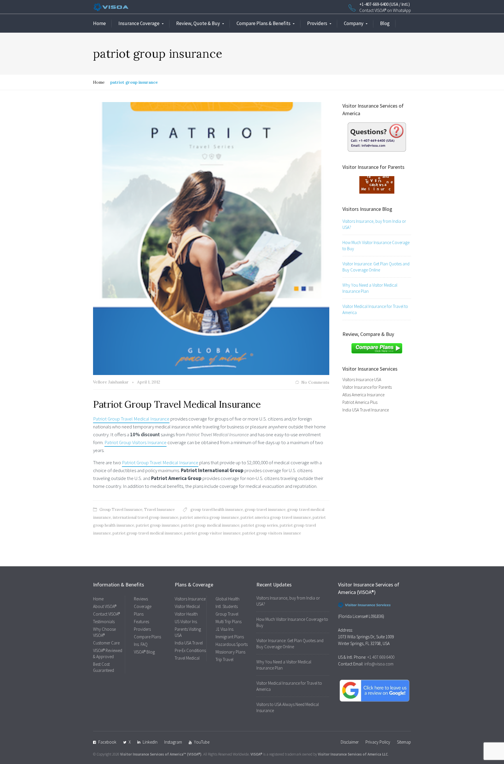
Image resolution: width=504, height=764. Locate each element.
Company (353, 23)
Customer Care (106, 643)
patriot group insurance (157, 525)
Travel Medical (187, 658)
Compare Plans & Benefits (263, 23)
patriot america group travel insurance (276, 517)
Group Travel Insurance (120, 509)
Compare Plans (147, 636)
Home (99, 23)
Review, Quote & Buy (198, 23)
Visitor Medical (187, 606)
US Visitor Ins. (186, 621)
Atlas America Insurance (363, 394)
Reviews (141, 599)
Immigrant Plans (230, 636)
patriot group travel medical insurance (147, 533)
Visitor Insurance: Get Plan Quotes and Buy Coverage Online (376, 267)
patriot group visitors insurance (271, 533)
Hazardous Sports (232, 644)
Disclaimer (350, 742)
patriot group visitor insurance (212, 533)
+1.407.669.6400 (380, 657)
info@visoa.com (378, 664)
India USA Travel (189, 643)
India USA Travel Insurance (365, 410)
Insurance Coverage (139, 23)
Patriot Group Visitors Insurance (135, 442)
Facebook (107, 742)
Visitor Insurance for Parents (367, 387)
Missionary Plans (230, 652)
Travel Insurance (159, 509)
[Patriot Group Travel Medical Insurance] (211, 238)
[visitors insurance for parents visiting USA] (376, 184)
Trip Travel (224, 659)
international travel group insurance (145, 517)
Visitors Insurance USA (361, 379)
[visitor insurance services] (377, 136)
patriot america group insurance (209, 517)
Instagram (173, 742)
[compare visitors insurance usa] (376, 348)
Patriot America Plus (359, 402)
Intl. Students (227, 606)
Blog (385, 23)
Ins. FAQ (141, 644)
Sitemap (404, 742)
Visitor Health (186, 614)
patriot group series (259, 525)
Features (141, 621)
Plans (139, 614)
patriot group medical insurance (210, 525)
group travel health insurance (216, 509)
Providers (317, 23)
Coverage (142, 606)
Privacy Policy (377, 742)
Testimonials (104, 621)
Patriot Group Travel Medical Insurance (177, 404)
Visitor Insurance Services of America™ (153, 754)
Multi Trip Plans (229, 621)
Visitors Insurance (190, 599)
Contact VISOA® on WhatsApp (385, 10)
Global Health (227, 599)
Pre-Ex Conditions (190, 650)
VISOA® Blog (144, 652)
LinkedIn (150, 742)
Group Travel (227, 614)
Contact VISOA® (106, 614)
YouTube (201, 742)
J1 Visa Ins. (225, 629)
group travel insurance (265, 509)
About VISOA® (104, 606)
